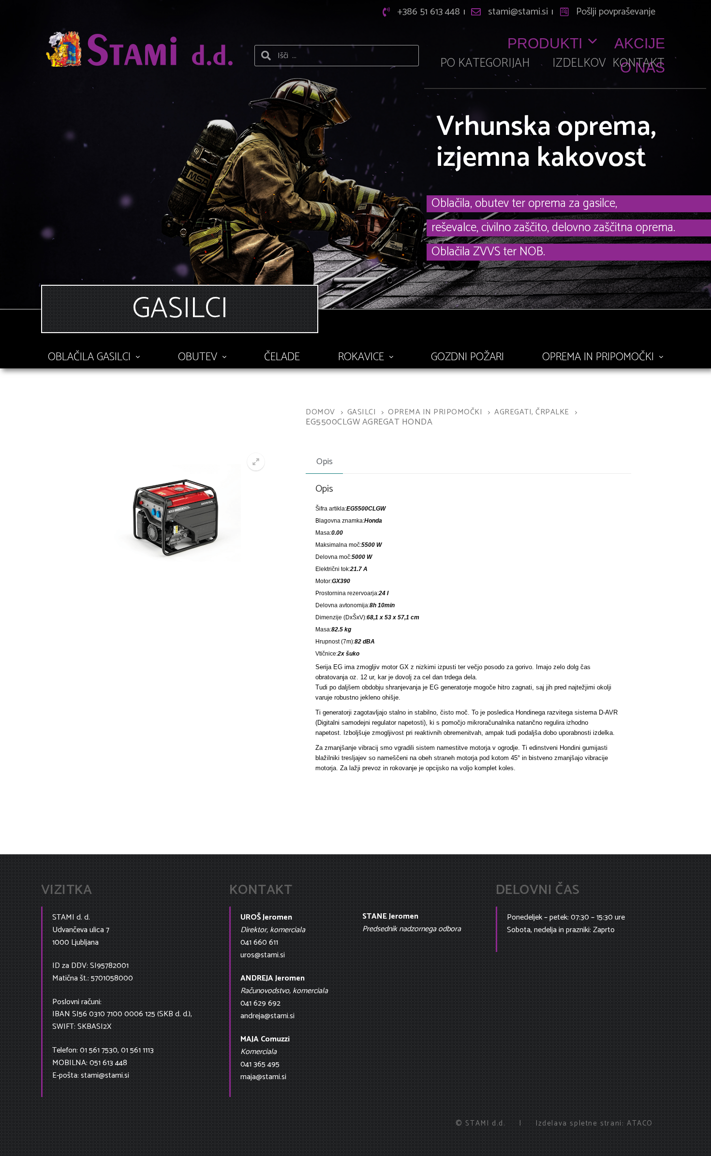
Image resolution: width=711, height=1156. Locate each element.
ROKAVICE (361, 357)
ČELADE (282, 357)
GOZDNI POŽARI (467, 357)
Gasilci (361, 412)
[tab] (324, 462)
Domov (320, 412)
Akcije (639, 43)
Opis (324, 461)
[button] (94, 357)
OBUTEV (197, 357)
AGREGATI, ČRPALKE (531, 412)
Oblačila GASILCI (89, 357)
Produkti (544, 43)
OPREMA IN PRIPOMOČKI (598, 357)
